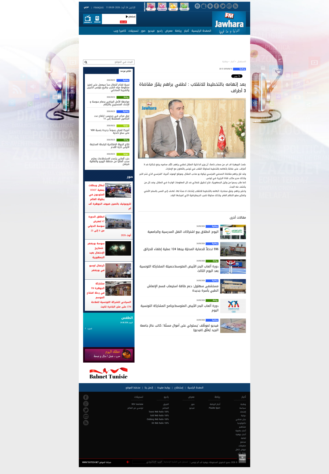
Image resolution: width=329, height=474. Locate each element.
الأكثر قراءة (125, 71)
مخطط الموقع (133, 387)
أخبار (186, 30)
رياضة (178, 30)
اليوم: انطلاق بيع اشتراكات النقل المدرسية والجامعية (183, 232)
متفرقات (242, 446)
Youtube (86, 416)
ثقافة (243, 438)
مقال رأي (242, 453)
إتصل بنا (148, 387)
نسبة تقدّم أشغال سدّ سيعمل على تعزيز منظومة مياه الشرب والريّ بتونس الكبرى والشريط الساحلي (108, 87)
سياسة (242, 408)
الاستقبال (241, 61)
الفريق (166, 404)
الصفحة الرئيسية (201, 30)
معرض (169, 30)
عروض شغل (240, 449)
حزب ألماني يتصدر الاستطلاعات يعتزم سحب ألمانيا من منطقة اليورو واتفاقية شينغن (109, 161)
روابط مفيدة (163, 387)
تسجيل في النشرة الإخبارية (176, 462)
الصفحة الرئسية (195, 387)
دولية (126, 125)
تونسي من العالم (135, 408)
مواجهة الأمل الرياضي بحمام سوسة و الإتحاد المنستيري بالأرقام (109, 103)
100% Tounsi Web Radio (159, 412)
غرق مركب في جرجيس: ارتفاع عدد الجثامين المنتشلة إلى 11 (111, 117)
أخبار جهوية (240, 431)
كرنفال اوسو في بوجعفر (97, 268)
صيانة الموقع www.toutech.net (96, 462)
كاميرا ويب (119, 30)
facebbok (86, 397)
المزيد (89, 329)
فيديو (151, 30)
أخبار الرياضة (215, 404)
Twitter (86, 410)
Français (98, 7)
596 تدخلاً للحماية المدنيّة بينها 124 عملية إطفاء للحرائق (180, 249)
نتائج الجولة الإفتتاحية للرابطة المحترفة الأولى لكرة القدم (109, 145)
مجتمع (243, 442)
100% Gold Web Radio (159, 415)
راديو (160, 30)
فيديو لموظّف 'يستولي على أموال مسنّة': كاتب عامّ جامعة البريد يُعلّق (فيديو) (179, 327)
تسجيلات (133, 30)
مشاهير (242, 427)
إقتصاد (243, 412)
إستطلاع (178, 387)
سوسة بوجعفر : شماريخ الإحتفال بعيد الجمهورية (96, 250)
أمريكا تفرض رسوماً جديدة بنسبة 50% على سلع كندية (110, 131)
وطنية (225, 61)
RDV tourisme (137, 404)
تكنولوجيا (241, 423)
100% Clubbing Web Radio (158, 419)
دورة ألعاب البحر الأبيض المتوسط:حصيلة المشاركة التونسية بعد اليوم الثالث (178, 268)
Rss (86, 422)
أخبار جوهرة (241, 434)
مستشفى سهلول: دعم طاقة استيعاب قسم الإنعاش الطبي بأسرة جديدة (182, 288)
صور (143, 30)
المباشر (165, 408)
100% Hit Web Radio (160, 423)
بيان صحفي (241, 419)
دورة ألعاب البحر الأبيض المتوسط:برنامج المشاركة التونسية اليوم (179, 308)
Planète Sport (214, 408)
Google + (86, 403)
